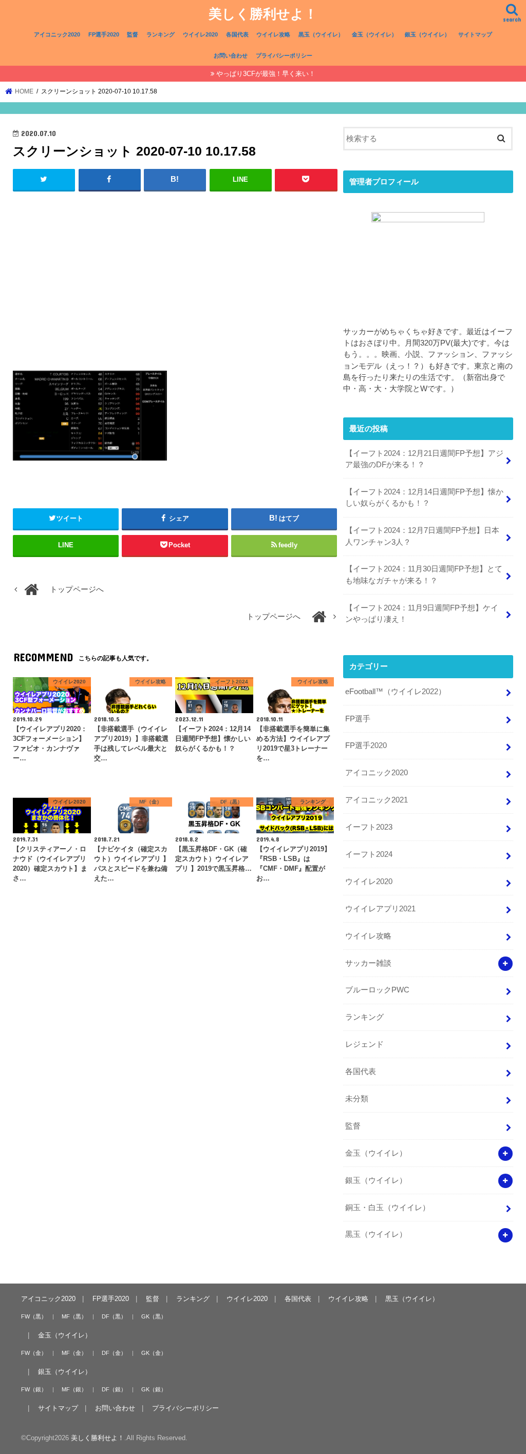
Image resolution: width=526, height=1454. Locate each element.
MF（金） (74, 1353)
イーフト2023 (368, 827)
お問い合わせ (231, 55)
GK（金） (153, 1353)
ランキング (160, 34)
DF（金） (114, 1353)
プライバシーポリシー (284, 55)
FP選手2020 (103, 34)
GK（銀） (153, 1389)
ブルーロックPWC (377, 990)
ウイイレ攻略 (273, 34)
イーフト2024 (368, 854)
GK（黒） (153, 1316)
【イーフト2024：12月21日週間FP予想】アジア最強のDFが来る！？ (424, 459)
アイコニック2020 (57, 34)
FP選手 (357, 719)
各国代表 (237, 34)
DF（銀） (114, 1389)
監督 (132, 34)
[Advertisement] (175, 275)
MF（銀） (74, 1389)
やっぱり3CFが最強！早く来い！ (265, 74)
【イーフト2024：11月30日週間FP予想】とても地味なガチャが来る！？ (423, 574)
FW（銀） (34, 1389)
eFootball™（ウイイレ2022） (395, 691)
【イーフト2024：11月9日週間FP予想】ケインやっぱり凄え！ (421, 613)
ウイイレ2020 (200, 34)
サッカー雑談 (368, 963)
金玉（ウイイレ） (374, 34)
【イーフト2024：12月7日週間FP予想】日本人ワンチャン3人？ (422, 536)
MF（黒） (74, 1316)
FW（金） (34, 1353)
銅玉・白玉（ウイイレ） (387, 1207)
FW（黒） (34, 1316)
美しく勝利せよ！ (263, 13)
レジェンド (364, 1044)
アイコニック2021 (376, 800)
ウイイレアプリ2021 (380, 909)
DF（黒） (114, 1316)
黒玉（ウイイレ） (321, 34)
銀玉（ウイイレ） (427, 34)
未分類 (356, 1099)
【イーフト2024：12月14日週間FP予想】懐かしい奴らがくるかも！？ (424, 497)
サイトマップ (475, 34)
